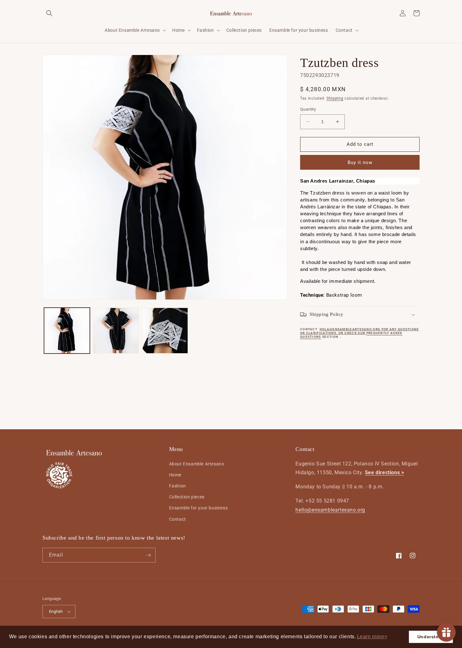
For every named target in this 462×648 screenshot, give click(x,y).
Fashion (177, 485)
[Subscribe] (148, 555)
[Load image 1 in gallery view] (67, 331)
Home (175, 474)
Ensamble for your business (198, 507)
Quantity (308, 109)
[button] (372, 636)
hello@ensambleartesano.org (330, 510)
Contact (177, 519)
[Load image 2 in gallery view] (116, 331)
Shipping (335, 98)
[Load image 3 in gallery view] (165, 331)
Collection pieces (187, 496)
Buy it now (360, 162)
